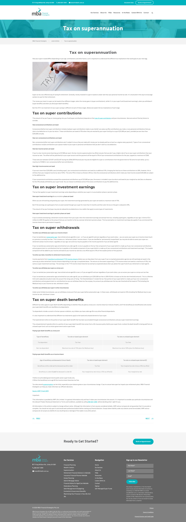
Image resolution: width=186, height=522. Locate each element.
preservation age (51, 237)
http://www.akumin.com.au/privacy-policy (142, 496)
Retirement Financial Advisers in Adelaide (77, 473)
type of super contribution (102, 118)
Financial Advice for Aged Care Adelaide (76, 483)
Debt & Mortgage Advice (71, 481)
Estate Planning (69, 478)
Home (97, 465)
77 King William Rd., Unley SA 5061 (45, 464)
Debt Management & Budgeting (74, 489)
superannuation (48, 384)
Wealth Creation (69, 467)
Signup (97, 486)
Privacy (152, 508)
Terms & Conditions (148, 512)
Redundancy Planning (71, 486)
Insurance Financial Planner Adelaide (75, 475)
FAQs (110, 13)
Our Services (95, 13)
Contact (146, 13)
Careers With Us (136, 13)
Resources (116, 13)
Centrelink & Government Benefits (75, 491)
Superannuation (69, 470)
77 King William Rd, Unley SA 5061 (44, 2)
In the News (126, 13)
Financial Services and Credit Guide (144, 516)
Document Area (128, 2)
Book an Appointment (144, 2)
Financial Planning (70, 465)
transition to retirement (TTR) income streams (63, 259)
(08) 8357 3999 (62, 2)
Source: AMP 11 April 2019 (40, 391)
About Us (103, 13)
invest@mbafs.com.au (77, 2)
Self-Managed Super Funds (103, 489)
